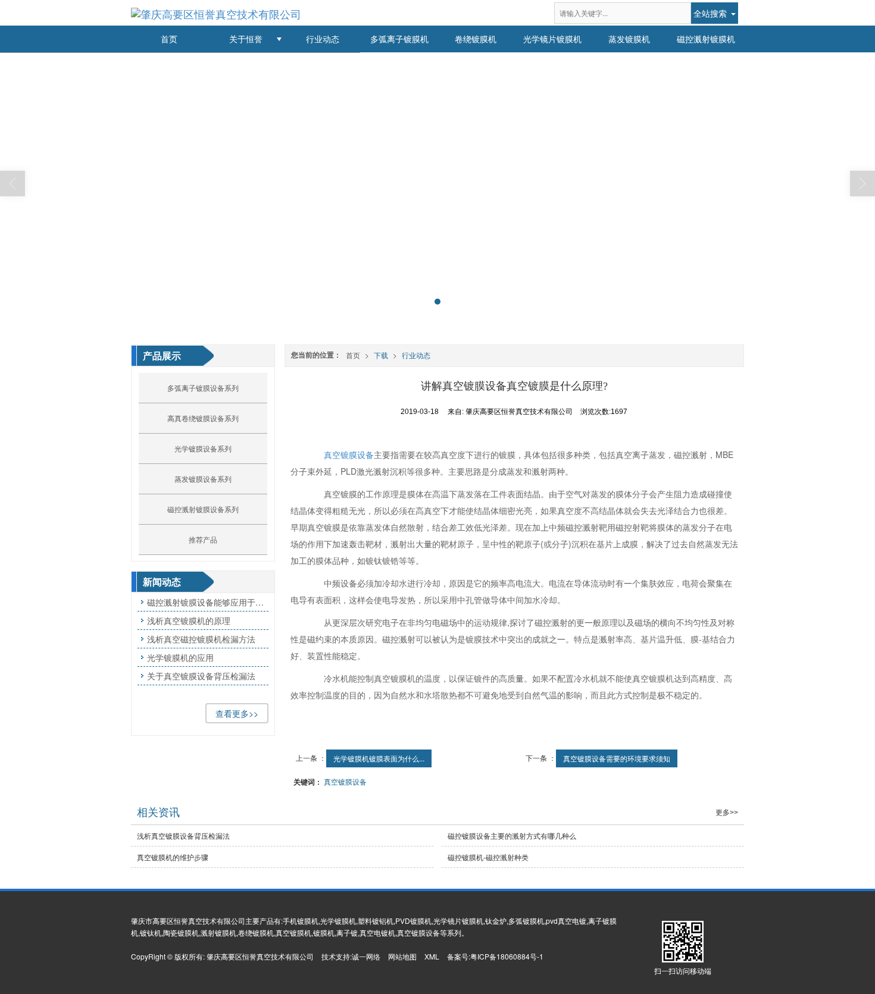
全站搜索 (710, 13)
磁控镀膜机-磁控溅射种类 (488, 857)
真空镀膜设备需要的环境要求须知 (616, 758)
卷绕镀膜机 (475, 39)
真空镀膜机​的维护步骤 (172, 857)
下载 (381, 355)
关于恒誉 (245, 39)
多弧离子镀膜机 (399, 39)
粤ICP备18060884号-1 (506, 956)
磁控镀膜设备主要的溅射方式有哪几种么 (512, 835)
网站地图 (402, 956)
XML (431, 956)
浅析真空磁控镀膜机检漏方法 (201, 639)
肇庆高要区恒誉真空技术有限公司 (260, 956)
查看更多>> (236, 713)
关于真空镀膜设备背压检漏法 (201, 676)
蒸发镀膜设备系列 (203, 479)
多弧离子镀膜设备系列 (203, 387)
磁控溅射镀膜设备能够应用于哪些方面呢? (207, 602)
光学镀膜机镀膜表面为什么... (378, 758)
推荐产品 (203, 539)
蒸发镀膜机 (629, 39)
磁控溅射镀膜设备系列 (203, 509)
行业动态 (322, 39)
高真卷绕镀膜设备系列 (203, 418)
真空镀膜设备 (349, 454)
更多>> (726, 812)
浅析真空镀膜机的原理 (188, 620)
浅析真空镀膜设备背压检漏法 (183, 835)
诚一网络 (366, 956)
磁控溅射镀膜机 (706, 39)
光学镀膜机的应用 (180, 657)
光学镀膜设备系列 (203, 448)
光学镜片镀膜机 (552, 39)
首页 (169, 39)
